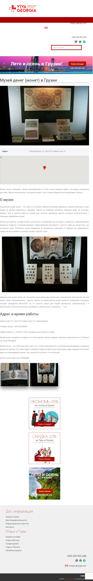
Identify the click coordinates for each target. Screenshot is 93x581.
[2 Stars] (82, 576)
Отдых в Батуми (12, 540)
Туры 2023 (12, 53)
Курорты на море (13, 537)
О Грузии (22, 47)
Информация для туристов (17, 523)
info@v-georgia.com (78, 23)
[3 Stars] (84, 576)
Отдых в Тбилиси (13, 547)
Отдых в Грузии (70, 579)
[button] (44, 168)
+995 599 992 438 (79, 37)
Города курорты (12, 543)
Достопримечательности (40, 47)
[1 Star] (81, 576)
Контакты (36, 53)
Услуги (24, 53)
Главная (11, 47)
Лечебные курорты (14, 550)
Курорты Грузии (12, 517)
